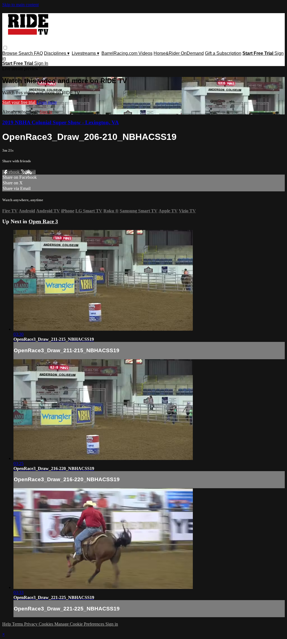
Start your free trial (19, 102)
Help (7, 624)
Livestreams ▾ (85, 53)
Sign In (41, 63)
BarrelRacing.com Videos (126, 53)
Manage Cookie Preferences (79, 624)
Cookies (46, 624)
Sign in (46, 111)
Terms (18, 624)
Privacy (31, 624)
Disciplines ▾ (57, 53)
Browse (10, 53)
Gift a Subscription (223, 53)
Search (26, 53)
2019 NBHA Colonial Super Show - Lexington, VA (60, 122)
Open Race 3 (43, 221)
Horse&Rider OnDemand (179, 53)
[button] (5, 48)
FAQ (38, 53)
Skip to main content (20, 4)
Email (30, 172)
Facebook (11, 172)
